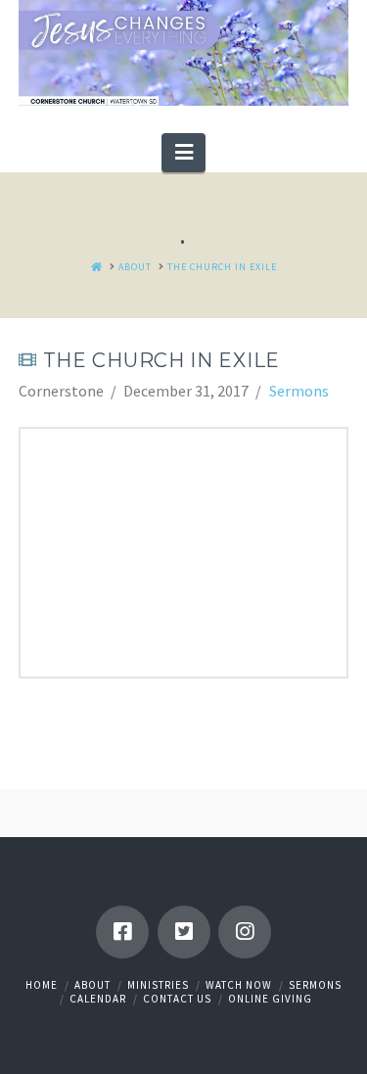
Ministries (158, 985)
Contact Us (177, 998)
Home (41, 985)
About (92, 985)
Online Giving (270, 998)
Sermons (299, 390)
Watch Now (239, 985)
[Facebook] (122, 932)
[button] (183, 152)
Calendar (97, 998)
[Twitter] (184, 932)
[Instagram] (244, 932)
